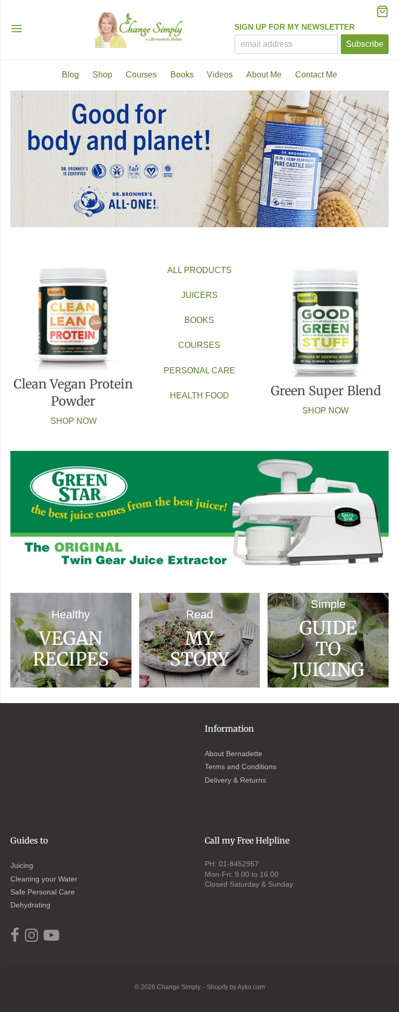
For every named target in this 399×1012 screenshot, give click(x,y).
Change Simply (178, 987)
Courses (141, 74)
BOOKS (199, 320)
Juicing (21, 865)
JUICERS (199, 295)
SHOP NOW (73, 421)
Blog (70, 74)
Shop (102, 74)
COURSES (199, 345)
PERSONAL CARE (199, 370)
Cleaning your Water (43, 879)
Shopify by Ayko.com (236, 987)
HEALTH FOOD (199, 395)
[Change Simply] (140, 29)
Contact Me (316, 74)
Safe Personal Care (42, 892)
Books (182, 74)
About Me (264, 74)
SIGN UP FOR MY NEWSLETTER (294, 27)
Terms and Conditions (240, 766)
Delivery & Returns (235, 780)
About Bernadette (233, 753)
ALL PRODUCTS (199, 270)
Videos (220, 74)
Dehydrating (30, 905)
